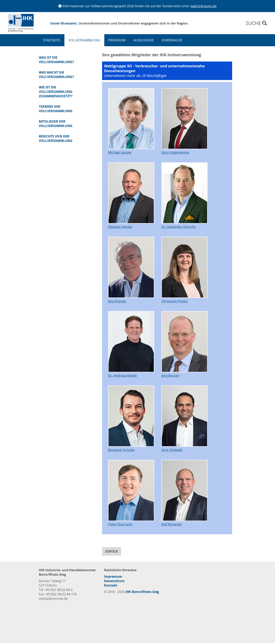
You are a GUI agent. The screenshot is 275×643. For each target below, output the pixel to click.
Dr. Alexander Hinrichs (178, 227)
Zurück (111, 551)
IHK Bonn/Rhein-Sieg (142, 592)
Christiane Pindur (174, 301)
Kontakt (110, 585)
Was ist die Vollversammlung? (56, 59)
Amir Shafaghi (172, 450)
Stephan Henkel (120, 227)
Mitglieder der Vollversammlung (55, 123)
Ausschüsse (143, 40)
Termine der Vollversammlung (55, 108)
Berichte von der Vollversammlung (55, 138)
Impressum (113, 576)
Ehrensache (172, 40)
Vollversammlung (84, 40)
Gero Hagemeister (175, 152)
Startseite (51, 40)
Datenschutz (114, 581)
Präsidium (116, 40)
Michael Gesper (120, 152)
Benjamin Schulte (121, 450)
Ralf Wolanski (171, 524)
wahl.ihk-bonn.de (204, 6)
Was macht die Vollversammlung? (56, 74)
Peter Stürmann (120, 524)
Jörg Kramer (117, 301)
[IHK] (27, 23)
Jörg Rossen (170, 375)
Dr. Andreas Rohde (122, 375)
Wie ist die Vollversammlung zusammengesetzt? (55, 91)
